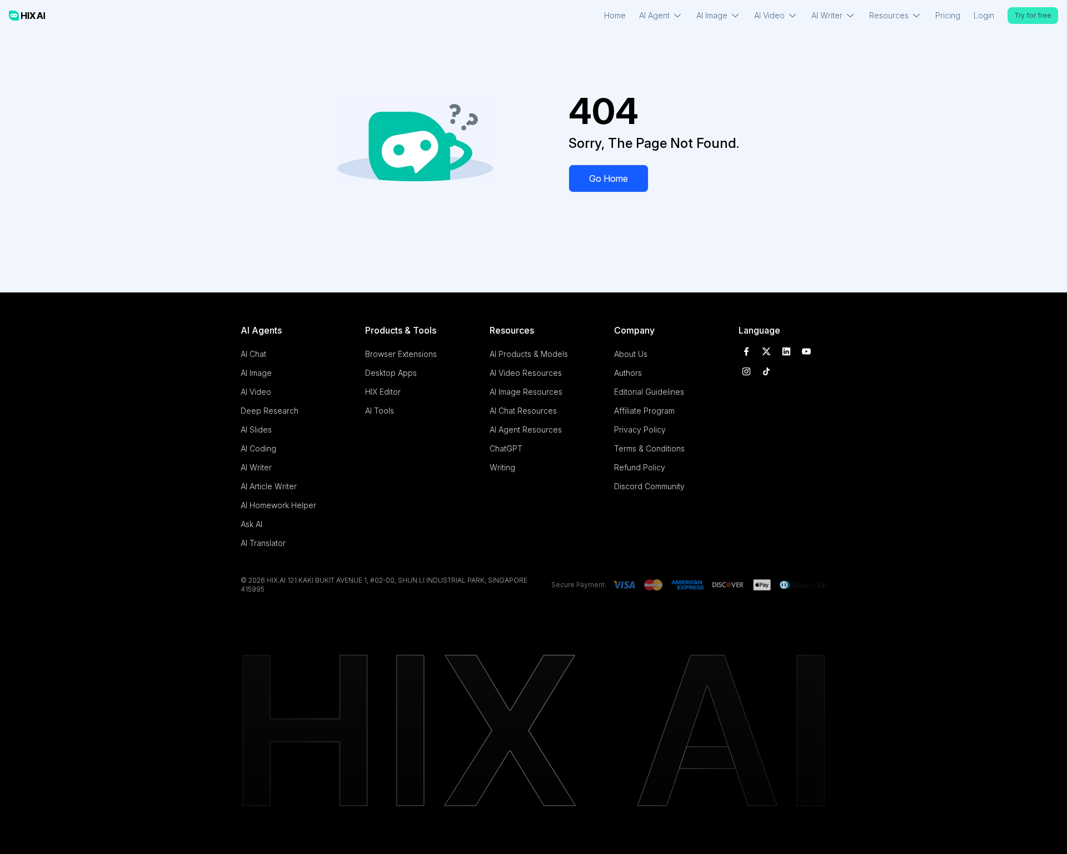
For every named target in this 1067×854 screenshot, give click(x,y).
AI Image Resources (526, 391)
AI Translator (263, 543)
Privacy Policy (640, 429)
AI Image (256, 373)
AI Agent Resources (526, 429)
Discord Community (649, 486)
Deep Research (269, 410)
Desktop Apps (391, 373)
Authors (628, 373)
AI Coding (258, 448)
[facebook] (746, 351)
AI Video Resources (526, 373)
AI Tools (379, 410)
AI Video (256, 391)
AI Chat (253, 354)
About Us (630, 354)
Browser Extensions (401, 354)
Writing (502, 467)
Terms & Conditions (649, 448)
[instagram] (746, 371)
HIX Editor (383, 391)
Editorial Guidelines (649, 391)
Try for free (1032, 15)
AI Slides (256, 429)
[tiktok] (766, 371)
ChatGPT (506, 448)
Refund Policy (639, 467)
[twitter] (766, 351)
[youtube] (806, 351)
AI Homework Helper (278, 505)
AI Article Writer (269, 486)
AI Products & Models (529, 354)
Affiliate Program (644, 410)
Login (984, 15)
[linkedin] (786, 351)
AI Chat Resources (523, 410)
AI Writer (256, 467)
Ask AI (251, 524)
